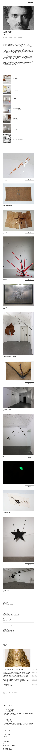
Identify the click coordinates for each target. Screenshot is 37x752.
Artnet (8, 741)
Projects (20, 37)
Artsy (5, 741)
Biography (5, 37)
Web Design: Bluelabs (7, 749)
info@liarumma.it (7, 734)
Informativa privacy (7, 748)
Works (15, 37)
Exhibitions (11, 37)
